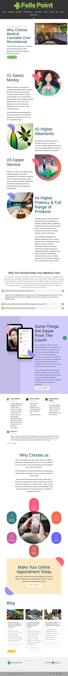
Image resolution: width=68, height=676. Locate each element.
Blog (57, 11)
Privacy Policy (19, 669)
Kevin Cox (13, 431)
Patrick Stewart (34, 398)
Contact (52, 11)
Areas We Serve (10, 669)
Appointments (38, 11)
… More (20, 427)
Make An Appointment (42, 388)
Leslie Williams (15, 398)
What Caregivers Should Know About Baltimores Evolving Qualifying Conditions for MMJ (52, 624)
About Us (46, 11)
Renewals (18, 11)
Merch (61, 11)
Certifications (11, 11)
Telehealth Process (28, 11)
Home (4, 11)
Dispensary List (34, 14)
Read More (11, 651)
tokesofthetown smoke (54, 399)
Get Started (12, 57)
